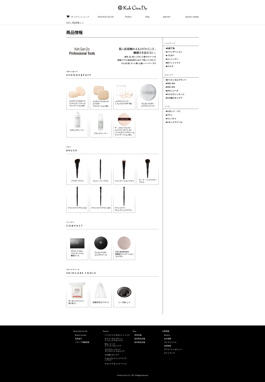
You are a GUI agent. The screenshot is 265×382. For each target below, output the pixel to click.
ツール (167, 106)
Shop (147, 17)
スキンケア (168, 75)
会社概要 (167, 339)
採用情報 (167, 346)
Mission (167, 335)
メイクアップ (169, 43)
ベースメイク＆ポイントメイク (117, 335)
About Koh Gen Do (105, 17)
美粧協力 (78, 339)
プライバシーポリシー (173, 349)
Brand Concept (80, 335)
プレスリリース (170, 342)
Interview (167, 17)
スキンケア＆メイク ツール (116, 364)
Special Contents (192, 17)
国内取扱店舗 (139, 339)
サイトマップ (169, 353)
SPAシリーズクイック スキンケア (113, 345)
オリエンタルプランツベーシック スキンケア (114, 339)
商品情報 (75, 23)
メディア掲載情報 (82, 342)
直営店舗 (137, 335)
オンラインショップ (80, 17)
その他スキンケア (112, 355)
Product (128, 17)
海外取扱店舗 (139, 342)
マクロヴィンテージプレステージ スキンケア (115, 350)
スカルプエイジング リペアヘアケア (116, 359)
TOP (68, 23)
